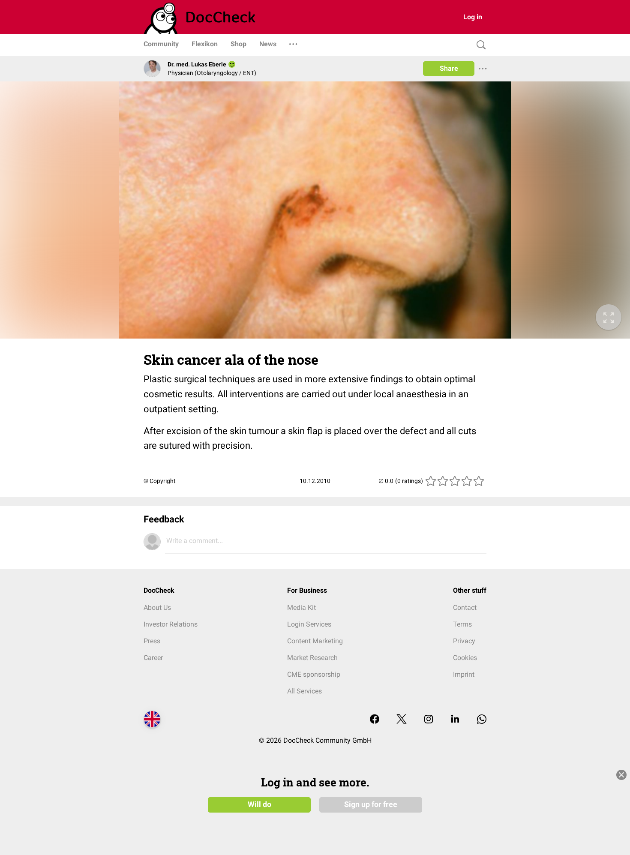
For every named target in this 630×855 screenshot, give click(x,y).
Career (153, 658)
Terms (462, 624)
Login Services (309, 624)
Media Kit (301, 607)
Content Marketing (315, 641)
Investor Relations (171, 624)
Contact (465, 607)
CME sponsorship (313, 674)
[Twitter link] (401, 720)
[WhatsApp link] (481, 720)
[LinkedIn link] (455, 720)
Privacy (464, 641)
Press (152, 641)
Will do (259, 804)
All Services (304, 691)
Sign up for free (370, 804)
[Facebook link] (374, 720)
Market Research (312, 658)
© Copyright (160, 480)
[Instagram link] (428, 720)
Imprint (463, 674)
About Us (157, 607)
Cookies (465, 658)
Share (449, 68)
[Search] (479, 45)
